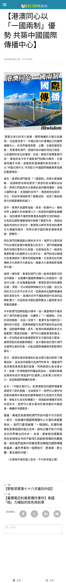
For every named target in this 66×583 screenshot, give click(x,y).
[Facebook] (23, 514)
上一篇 (7, 484)
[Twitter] (34, 514)
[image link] (33, 4)
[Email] (57, 514)
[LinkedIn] (45, 514)
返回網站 (10, 511)
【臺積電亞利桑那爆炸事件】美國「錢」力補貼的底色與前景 (29, 500)
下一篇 (7, 494)
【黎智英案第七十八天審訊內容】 (29, 489)
